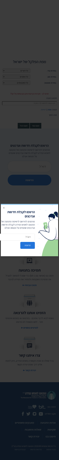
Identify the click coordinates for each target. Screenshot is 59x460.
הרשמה (28, 245)
